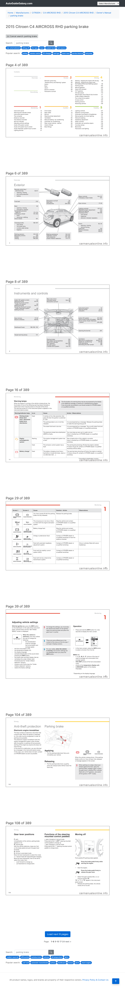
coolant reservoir (13, 957)
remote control (35, 53)
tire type (35, 48)
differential (25, 957)
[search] (51, 43)
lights (67, 957)
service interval (77, 53)
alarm (77, 963)
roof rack (25, 963)
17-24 (62, 941)
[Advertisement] (57, 154)
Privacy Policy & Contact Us (95, 980)
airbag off (25, 48)
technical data (36, 957)
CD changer (47, 53)
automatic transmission (39, 963)
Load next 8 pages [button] (57, 934)
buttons (46, 957)
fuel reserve (61, 48)
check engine (86, 963)
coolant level (50, 48)
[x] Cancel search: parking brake (22, 36)
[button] (115, 981)
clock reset (66, 53)
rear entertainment (13, 48)
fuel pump (88, 53)
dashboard (62, 963)
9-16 (57, 941)
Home (10, 12)
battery (53, 963)
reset (42, 48)
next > (68, 941)
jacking (25, 53)
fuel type (56, 53)
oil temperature (56, 957)
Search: (9, 43)
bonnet (70, 963)
